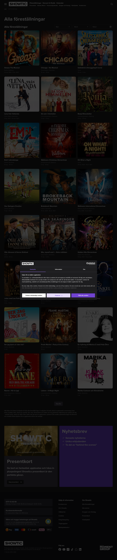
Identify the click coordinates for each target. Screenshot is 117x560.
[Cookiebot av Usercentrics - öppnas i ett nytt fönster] (87, 263)
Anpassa (57, 295)
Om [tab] (84, 269)
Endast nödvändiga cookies (34, 295)
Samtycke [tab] (33, 269)
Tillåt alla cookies (83, 295)
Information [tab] (58, 269)
